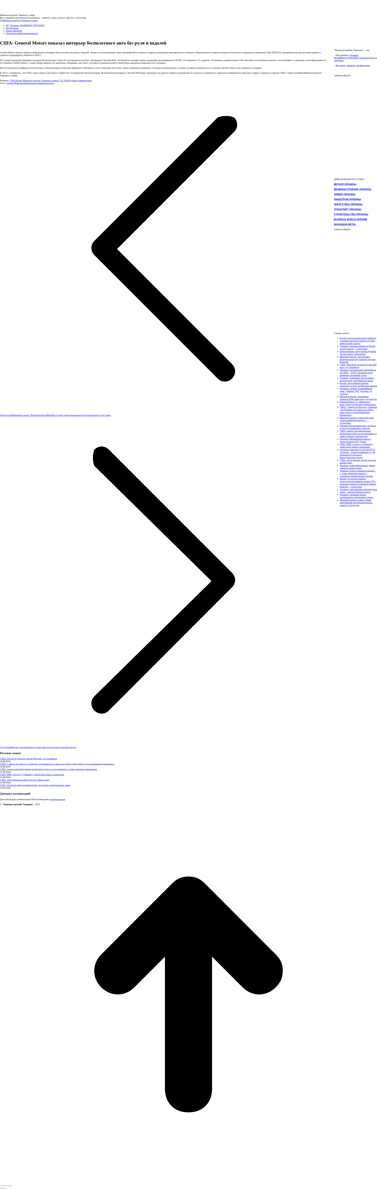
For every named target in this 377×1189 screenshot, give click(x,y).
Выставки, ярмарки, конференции (353, 65)
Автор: (36, 80)
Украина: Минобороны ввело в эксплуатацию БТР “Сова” (355, 440)
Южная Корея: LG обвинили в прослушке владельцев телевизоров (358, 403)
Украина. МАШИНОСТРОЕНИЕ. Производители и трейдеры (355, 58)
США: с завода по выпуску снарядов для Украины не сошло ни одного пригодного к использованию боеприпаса (57, 764)
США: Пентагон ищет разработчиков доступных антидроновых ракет (35, 785)
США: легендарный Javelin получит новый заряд (24, 780)
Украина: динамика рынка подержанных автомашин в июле (356, 496)
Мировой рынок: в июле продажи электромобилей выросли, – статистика (357, 420)
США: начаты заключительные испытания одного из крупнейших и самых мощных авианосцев (48, 769)
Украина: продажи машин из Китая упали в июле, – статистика (357, 347)
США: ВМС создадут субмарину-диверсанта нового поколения (32, 774)
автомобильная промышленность (37, 83)
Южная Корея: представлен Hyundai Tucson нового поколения (358, 352)
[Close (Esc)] (1, 1185)
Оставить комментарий (80, 80)
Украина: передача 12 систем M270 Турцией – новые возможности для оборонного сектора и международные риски (357, 453)
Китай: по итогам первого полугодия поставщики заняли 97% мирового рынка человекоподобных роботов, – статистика (358, 483)
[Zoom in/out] (10, 1185)
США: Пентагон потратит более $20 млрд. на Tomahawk (28, 758)
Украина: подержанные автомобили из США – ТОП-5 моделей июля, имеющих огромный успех (358, 373)
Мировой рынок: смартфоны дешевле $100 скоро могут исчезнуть (358, 397)
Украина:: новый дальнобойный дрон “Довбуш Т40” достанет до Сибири (356, 391)
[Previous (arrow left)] (1, 1188)
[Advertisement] (53, 6)
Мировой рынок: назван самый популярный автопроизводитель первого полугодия (356, 503)
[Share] (4, 1185)
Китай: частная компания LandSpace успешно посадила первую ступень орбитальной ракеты (358, 341)
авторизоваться (57, 799)
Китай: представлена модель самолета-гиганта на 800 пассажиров (358, 384)
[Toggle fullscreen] (7, 1185)
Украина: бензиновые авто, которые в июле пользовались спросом (358, 427)
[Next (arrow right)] (4, 1188)
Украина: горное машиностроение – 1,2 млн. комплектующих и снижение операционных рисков (358, 473)
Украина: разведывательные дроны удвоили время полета (357, 466)
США (12, 80)
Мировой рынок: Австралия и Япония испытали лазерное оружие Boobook (358, 359)
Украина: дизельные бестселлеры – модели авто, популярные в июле (357, 379)
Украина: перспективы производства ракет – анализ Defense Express (358, 490)
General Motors (13, 83)
